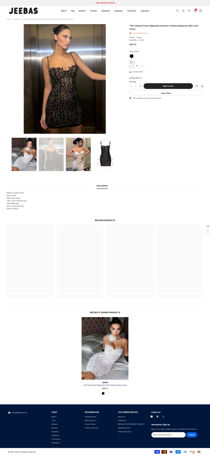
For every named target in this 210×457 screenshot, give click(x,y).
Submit (192, 435)
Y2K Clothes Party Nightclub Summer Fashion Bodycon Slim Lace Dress (105, 385)
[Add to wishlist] (197, 86)
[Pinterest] (157, 416)
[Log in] (183, 10)
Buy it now (166, 93)
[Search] (177, 10)
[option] (65, 79)
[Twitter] (163, 416)
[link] (30, 292)
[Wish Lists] (189, 10)
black (103, 393)
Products (16, 19)
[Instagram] (151, 416)
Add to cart (167, 86)
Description (102, 186)
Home (9, 19)
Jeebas (139, 37)
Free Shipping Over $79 (105, 3)
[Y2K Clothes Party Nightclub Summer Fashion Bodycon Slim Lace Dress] (105, 348)
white (107, 393)
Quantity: (132, 82)
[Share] (201, 86)
